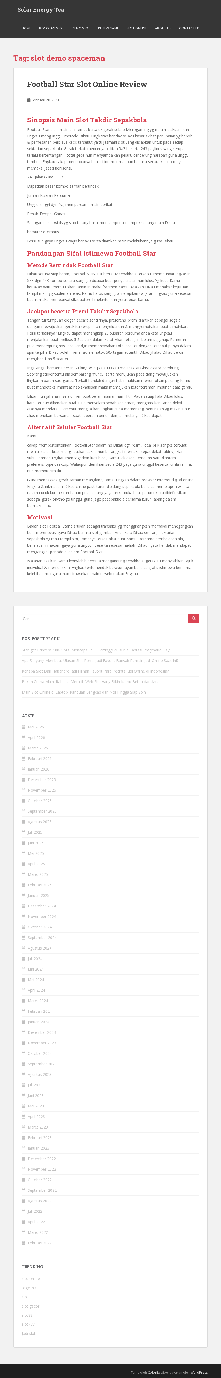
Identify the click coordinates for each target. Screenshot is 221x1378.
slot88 (27, 1315)
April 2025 (36, 863)
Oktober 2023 (40, 1053)
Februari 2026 (40, 758)
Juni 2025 (36, 842)
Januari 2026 (38, 769)
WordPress (199, 1372)
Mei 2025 (36, 853)
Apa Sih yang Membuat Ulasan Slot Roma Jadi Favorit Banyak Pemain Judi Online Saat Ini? (100, 660)
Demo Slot (81, 28)
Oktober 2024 (40, 927)
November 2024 (42, 916)
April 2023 (36, 1116)
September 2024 (42, 937)
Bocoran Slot (51, 28)
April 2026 (36, 737)
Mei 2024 (36, 979)
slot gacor (30, 1306)
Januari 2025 (38, 895)
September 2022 (42, 1190)
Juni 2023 (36, 1095)
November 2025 (42, 790)
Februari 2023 (40, 1137)
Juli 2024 (35, 958)
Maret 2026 (38, 748)
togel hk (29, 1287)
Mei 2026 (36, 726)
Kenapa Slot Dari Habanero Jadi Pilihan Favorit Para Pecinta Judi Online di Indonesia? (95, 671)
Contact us (189, 28)
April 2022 (36, 1221)
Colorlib (154, 1372)
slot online (31, 1278)
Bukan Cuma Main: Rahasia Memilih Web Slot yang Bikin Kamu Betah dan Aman (92, 681)
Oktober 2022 (40, 1179)
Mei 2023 (36, 1106)
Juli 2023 (35, 1084)
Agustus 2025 (39, 821)
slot (25, 1296)
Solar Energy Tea (41, 9)
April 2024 (36, 990)
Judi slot (29, 1333)
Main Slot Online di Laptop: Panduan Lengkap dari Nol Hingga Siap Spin (84, 692)
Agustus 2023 (39, 1074)
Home (26, 28)
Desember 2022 (42, 1158)
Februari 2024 (40, 1011)
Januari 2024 (38, 1021)
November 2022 (42, 1169)
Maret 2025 (38, 874)
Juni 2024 (36, 969)
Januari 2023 (38, 1148)
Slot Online (137, 28)
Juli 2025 (35, 832)
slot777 (28, 1324)
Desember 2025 (42, 779)
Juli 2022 (35, 1211)
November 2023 (42, 1042)
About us (163, 28)
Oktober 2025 (40, 800)
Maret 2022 (38, 1232)
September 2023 (42, 1063)
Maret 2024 (38, 1000)
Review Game (108, 28)
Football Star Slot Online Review (87, 84)
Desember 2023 (42, 1032)
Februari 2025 (40, 884)
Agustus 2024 (39, 948)
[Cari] (193, 618)
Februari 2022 (40, 1242)
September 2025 (42, 811)
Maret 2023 (38, 1127)
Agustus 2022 (39, 1200)
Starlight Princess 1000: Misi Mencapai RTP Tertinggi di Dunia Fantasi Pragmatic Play (96, 650)
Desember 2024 (42, 905)
